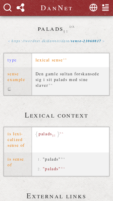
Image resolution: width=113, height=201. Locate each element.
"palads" (52, 159)
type (12, 60)
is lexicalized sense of (16, 139)
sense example (16, 76)
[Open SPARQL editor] (20, 7)
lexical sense (49, 60)
